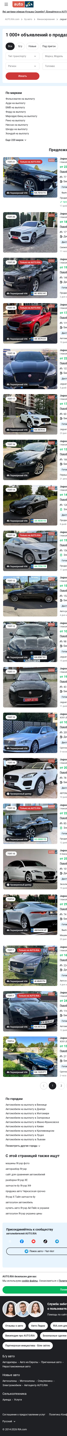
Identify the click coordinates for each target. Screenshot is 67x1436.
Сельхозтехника (14, 1394)
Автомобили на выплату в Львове (25, 1139)
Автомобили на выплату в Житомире (27, 1113)
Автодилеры (9, 1362)
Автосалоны (9, 1380)
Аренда (6, 1399)
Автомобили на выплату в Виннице (26, 1104)
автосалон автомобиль (19, 1202)
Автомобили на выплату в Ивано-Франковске (32, 1122)
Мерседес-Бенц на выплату (21, 116)
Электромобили (11, 1385)
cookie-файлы (30, 1280)
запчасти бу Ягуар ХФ (18, 1185)
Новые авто (11, 1375)
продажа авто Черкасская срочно (25, 1191)
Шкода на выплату (17, 129)
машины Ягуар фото (17, 1163)
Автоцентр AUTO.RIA (36, 1385)
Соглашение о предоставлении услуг (23, 1414)
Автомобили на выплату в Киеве (25, 1126)
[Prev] (44, 1085)
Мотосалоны (27, 1380)
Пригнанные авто (51, 1362)
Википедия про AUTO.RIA (20, 1335)
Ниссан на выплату (17, 124)
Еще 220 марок (15, 140)
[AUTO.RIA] (23, 4)
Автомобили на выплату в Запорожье (28, 1117)
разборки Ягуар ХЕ (17, 1180)
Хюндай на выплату (17, 133)
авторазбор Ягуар (16, 1168)
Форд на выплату (16, 111)
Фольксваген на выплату (20, 98)
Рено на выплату (15, 120)
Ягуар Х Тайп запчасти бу (20, 1196)
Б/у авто (8, 1356)
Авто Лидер (38, 1325)
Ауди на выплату (15, 103)
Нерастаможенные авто (16, 1366)
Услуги (18, 1399)
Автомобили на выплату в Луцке (25, 1135)
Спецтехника (45, 1380)
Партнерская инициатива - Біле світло (27, 1345)
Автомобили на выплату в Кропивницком (30, 1130)
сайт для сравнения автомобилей (25, 1174)
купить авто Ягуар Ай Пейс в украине (27, 1207)
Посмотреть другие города (21, 1145)
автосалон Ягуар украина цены (24, 1213)
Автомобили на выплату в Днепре (25, 1109)
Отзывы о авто (14, 1325)
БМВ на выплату (15, 107)
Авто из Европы (29, 1362)
